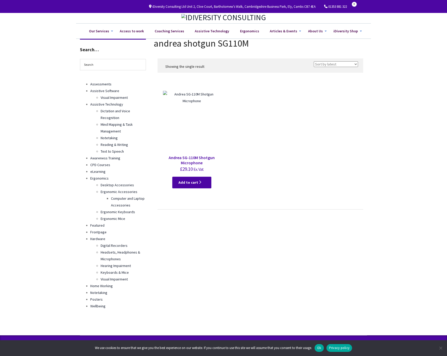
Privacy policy (339, 348)
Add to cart (188, 182)
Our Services (99, 31)
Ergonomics (249, 31)
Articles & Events (283, 31)
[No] (440, 348)
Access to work (132, 31)
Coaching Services (169, 31)
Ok (319, 348)
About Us (315, 31)
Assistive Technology (212, 31)
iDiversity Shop (345, 31)
